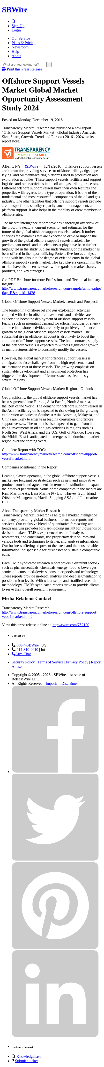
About (16, 56)
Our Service (21, 38)
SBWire (15, 9)
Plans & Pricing (24, 43)
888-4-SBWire (27, 645)
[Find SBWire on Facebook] (55, 772)
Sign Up (18, 26)
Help (15, 51)
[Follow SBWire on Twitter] (55, 860)
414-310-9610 (27, 649)
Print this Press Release (24, 69)
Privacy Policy (77, 662)
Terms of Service (50, 662)
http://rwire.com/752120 (70, 625)
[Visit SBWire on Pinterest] (55, 948)
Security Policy (23, 662)
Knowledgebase (28, 1056)
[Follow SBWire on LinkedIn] (55, 1036)
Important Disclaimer (62, 683)
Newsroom (20, 47)
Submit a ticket (26, 1061)
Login (16, 30)
